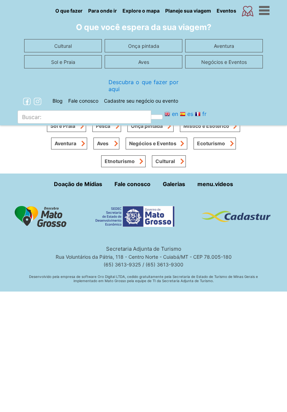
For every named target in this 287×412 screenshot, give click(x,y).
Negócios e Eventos (152, 143)
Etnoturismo (120, 161)
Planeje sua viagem (188, 11)
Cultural (165, 161)
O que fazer (69, 11)
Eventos (226, 11)
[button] (43, 215)
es (190, 113)
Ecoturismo (211, 143)
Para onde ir (102, 11)
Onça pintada (147, 126)
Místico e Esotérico (206, 126)
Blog (57, 101)
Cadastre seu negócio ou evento (141, 101)
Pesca (103, 126)
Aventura (65, 143)
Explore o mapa (141, 11)
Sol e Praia (62, 126)
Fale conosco (83, 101)
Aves (102, 143)
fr (204, 113)
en (175, 113)
